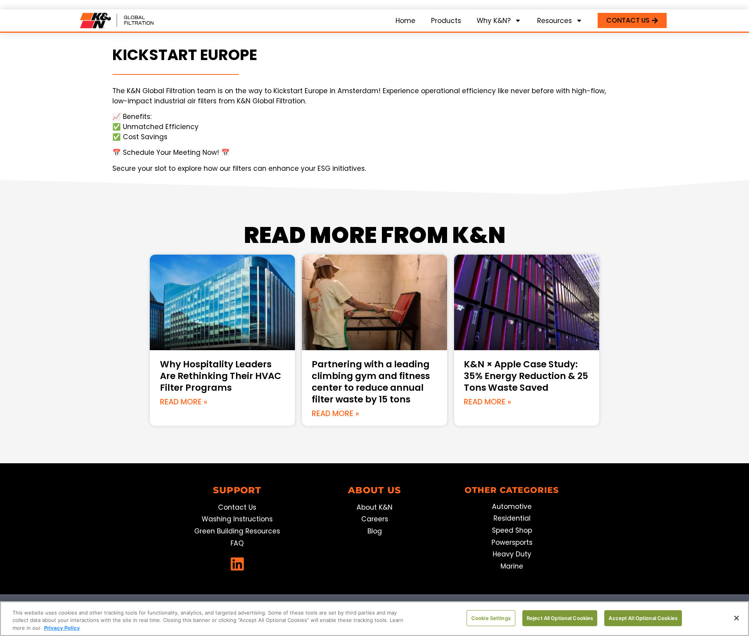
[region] (374, 618)
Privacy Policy (62, 628)
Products (446, 20)
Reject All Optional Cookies (560, 618)
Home (405, 20)
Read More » (183, 401)
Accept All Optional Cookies (643, 618)
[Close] (736, 618)
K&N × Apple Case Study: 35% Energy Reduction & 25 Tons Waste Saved (526, 376)
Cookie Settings (491, 618)
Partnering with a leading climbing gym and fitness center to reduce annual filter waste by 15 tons (371, 382)
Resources (554, 20)
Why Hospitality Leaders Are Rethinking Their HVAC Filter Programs (220, 376)
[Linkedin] (237, 563)
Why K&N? (494, 20)
